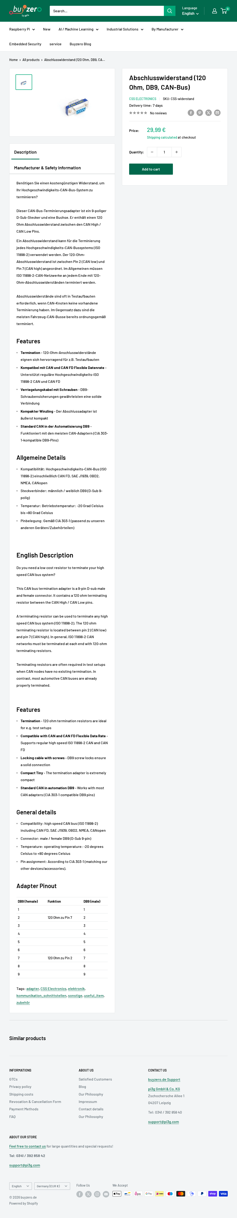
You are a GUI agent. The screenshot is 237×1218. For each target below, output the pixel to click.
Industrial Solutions (122, 29)
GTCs (13, 1079)
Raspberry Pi (19, 29)
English (17, 1186)
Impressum (88, 1101)
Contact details (91, 1109)
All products (31, 60)
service (56, 44)
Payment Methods (23, 1109)
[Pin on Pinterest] (199, 112)
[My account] (214, 10)
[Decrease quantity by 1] (152, 152)
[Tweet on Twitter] (208, 112)
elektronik (76, 988)
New (46, 29)
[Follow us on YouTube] (106, 1194)
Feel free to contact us (27, 1146)
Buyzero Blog (80, 44)
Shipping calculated (162, 137)
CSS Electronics (142, 99)
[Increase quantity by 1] (176, 152)
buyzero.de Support (164, 1079)
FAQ (12, 1116)
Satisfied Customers (95, 1079)
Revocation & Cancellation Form (35, 1101)
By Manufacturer (165, 29)
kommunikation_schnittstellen (41, 995)
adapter (32, 988)
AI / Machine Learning (76, 29)
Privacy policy (20, 1086)
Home (13, 60)
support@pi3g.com (163, 1121)
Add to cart (151, 169)
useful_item (94, 995)
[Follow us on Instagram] (97, 1194)
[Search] (169, 11)
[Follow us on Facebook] (79, 1194)
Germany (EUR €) (48, 1186)
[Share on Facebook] (191, 112)
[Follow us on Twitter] (88, 1194)
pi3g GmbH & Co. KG (164, 1089)
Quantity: (136, 152)
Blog (82, 1086)
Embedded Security (25, 44)
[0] (224, 11)
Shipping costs (21, 1094)
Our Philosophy (91, 1094)
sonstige (75, 995)
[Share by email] (217, 112)
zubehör (23, 1002)
